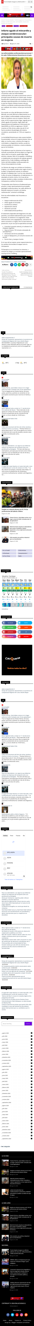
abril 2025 (17, 1081)
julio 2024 (17, 1108)
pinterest (10, 632)
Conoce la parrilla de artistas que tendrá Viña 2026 (16, 1004)
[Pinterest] (23, 264)
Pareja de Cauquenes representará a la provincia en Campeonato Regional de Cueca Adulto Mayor (17, 340)
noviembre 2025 (17, 1060)
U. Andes (16, 26)
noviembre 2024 (17, 1096)
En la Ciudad (5, 379)
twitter (26, 623)
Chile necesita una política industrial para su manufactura (19, 538)
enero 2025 (17, 1090)
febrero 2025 (17, 1087)
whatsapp (10, 627)
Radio (20, 556)
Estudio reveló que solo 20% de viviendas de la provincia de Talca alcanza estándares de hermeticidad (15, 946)
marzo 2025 (17, 1084)
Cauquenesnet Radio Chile (9, 418)
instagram (10, 636)
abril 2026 (17, 1045)
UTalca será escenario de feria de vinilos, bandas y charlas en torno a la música (16, 428)
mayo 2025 (17, 1078)
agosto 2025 (17, 1069)
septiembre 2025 (17, 1066)
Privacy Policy (27, 1320)
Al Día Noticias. (6, 437)
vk (26, 632)
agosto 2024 (17, 1105)
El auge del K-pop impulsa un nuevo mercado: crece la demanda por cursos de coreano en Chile (17, 467)
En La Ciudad (6, 550)
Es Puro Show (6, 458)
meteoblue (5, 609)
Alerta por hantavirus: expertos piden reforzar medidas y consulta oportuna (15, 898)
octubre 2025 (17, 1063)
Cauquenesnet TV (7, 806)
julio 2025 (17, 1072)
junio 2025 (17, 1075)
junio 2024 (17, 1111)
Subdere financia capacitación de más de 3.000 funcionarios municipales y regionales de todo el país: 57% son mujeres (20, 1285)
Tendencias (9, 26)
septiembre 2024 (17, 1102)
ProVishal (26, 1322)
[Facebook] (11, 264)
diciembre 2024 (17, 1093)
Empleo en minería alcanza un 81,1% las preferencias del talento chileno (15, 510)
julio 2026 (17, 1036)
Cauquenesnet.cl (23, 553)
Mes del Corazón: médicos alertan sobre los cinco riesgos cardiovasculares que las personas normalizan (16, 936)
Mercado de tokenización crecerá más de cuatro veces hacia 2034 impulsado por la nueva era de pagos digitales (16, 903)
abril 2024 (17, 1117)
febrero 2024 (17, 1123)
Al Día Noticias (22, 550)
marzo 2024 (17, 1120)
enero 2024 (17, 1126)
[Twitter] (15, 264)
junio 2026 (17, 1039)
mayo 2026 (17, 1042)
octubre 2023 (17, 1135)
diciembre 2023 (17, 1129)
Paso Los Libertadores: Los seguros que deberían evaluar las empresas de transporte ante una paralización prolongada (16, 447)
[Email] (26, 264)
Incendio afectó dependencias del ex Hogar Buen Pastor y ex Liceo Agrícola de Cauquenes (16, 970)
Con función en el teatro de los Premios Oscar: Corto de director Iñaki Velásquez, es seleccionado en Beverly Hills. (16, 1001)
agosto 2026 (17, 1033)
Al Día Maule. (6, 400)
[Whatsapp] (19, 264)
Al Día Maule (6, 553)
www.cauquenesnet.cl (8, 337)
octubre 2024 (17, 1099)
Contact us (18, 1320)
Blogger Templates (17, 1322)
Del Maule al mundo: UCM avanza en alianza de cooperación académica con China (16, 932)
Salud (3, 26)
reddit (26, 627)
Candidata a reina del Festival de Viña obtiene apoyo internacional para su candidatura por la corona (15, 1007)
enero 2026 (17, 1054)
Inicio (2, 20)
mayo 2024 (17, 1114)
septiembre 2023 (17, 1138)
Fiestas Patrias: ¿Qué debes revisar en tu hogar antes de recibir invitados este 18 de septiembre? (16, 388)
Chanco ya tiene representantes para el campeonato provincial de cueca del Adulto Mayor (16, 977)
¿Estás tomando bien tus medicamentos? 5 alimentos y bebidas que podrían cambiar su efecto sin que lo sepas (20, 1192)
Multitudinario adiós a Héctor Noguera (13, 814)
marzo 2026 (17, 1048)
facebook (10, 623)
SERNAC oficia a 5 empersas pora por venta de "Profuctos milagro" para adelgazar (20, 1261)
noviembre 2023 (17, 1132)
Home (4, 1320)
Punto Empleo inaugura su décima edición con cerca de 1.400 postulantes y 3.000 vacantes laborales (21, 1251)
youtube (26, 636)
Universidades (9, 20)
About (10, 1320)
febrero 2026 (17, 1051)
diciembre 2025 (17, 1057)
